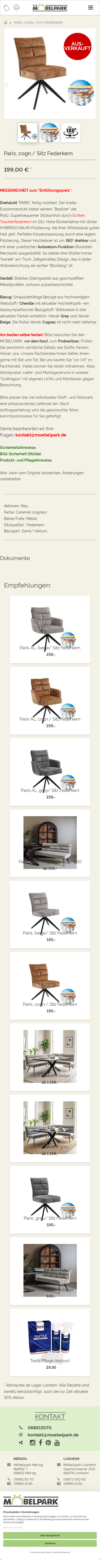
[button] (8, 82)
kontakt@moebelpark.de (53, 1434)
